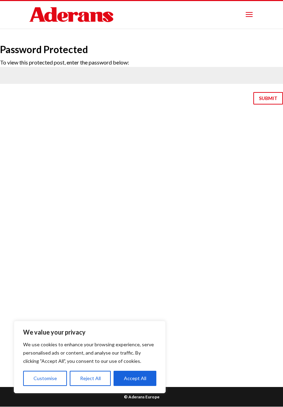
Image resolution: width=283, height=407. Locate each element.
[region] (90, 357)
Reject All (90, 378)
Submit (268, 98)
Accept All (135, 378)
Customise (45, 378)
